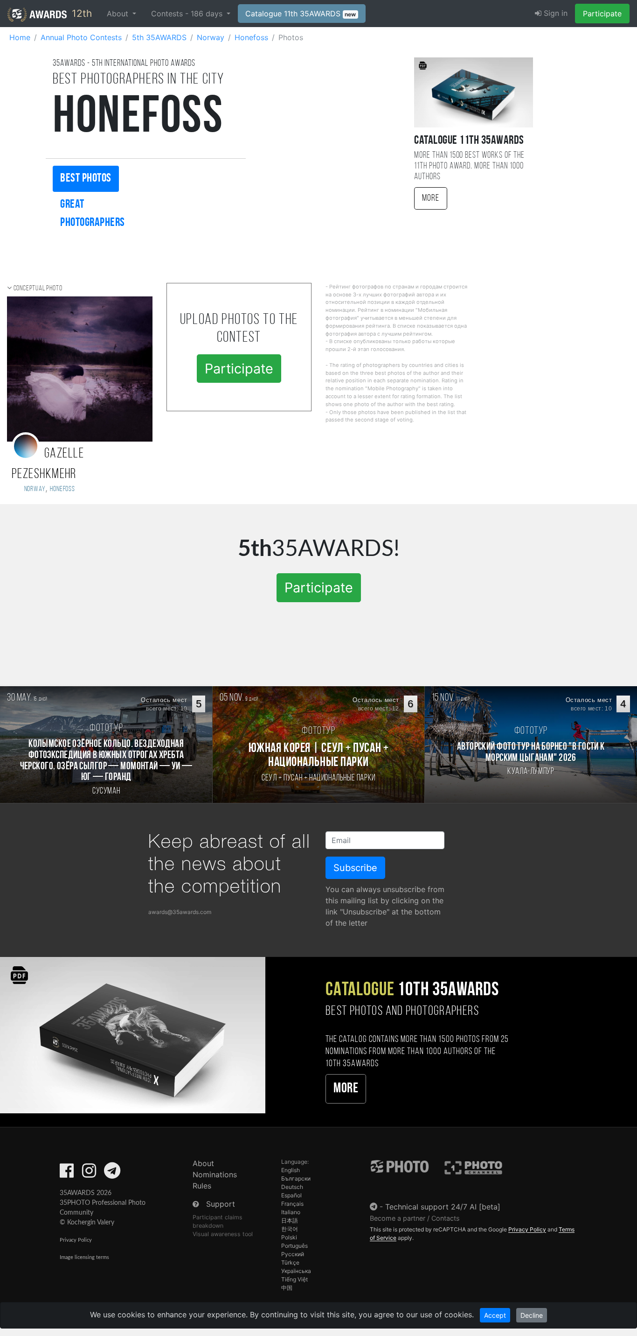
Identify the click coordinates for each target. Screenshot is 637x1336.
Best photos (85, 178)
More (430, 198)
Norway (33, 489)
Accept (495, 1315)
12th (80, 13)
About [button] (119, 13)
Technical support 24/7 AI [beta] (442, 1206)
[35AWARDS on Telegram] (112, 1173)
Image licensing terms (84, 1257)
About (203, 1163)
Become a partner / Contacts (415, 1218)
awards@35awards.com (179, 911)
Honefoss (62, 489)
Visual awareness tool (223, 1234)
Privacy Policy (76, 1240)
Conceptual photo (38, 288)
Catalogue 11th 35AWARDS (300, 13)
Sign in (554, 13)
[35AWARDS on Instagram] (89, 1173)
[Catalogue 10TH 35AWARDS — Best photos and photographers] (132, 1034)
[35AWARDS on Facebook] (67, 1173)
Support (220, 1204)
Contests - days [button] (188, 13)
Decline (531, 1315)
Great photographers (92, 214)
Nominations (215, 1174)
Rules (202, 1185)
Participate (602, 13)
